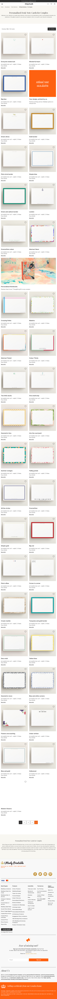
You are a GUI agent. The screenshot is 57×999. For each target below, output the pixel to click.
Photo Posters (4, 922)
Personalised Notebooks (18, 911)
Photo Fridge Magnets (6, 911)
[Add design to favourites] (25, 35)
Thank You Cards (16, 893)
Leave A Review (32, 899)
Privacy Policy (51, 900)
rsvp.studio (7, 929)
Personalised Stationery (18, 900)
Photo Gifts (4, 924)
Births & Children (16, 902)
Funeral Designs (16, 895)
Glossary (30, 895)
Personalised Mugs (17, 909)
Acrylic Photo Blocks (6, 909)
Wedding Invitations (6, 888)
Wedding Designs (16, 891)
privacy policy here (31, 953)
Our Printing (40, 888)
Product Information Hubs (18, 924)
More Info (3, 67)
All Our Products (16, 888)
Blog (29, 897)
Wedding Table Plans (6, 906)
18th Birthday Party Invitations (19, 918)
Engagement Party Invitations (19, 916)
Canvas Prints (4, 919)
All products (7, 7)
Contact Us (51, 892)
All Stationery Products (18, 914)
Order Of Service (16, 898)
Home (2, 7)
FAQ (49, 898)
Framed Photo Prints (6, 913)
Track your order (32, 888)
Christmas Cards (16, 907)
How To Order (31, 905)
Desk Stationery (14, 7)
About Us (50, 890)
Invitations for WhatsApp (18, 904)
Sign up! (38, 959)
